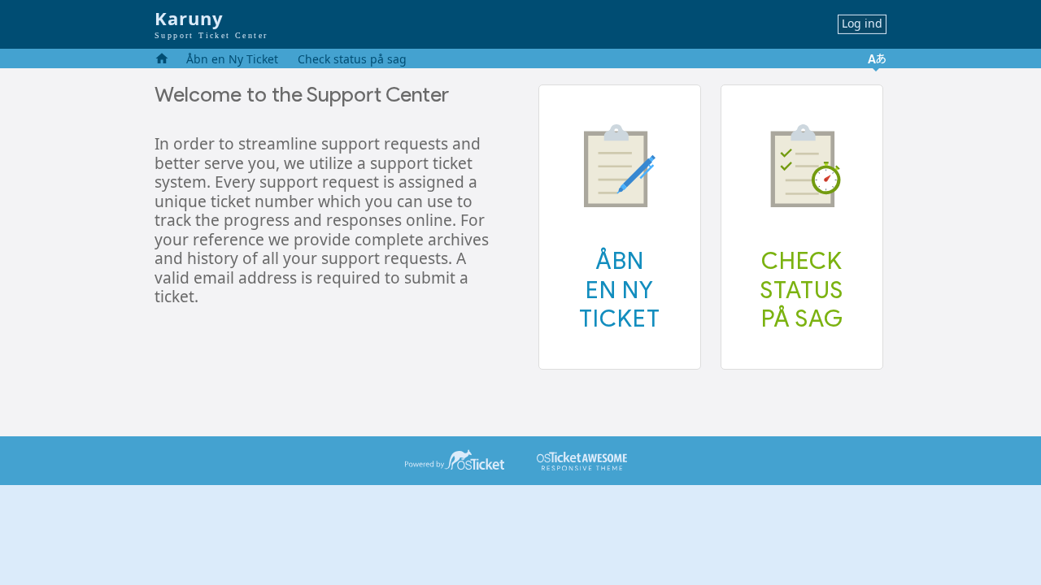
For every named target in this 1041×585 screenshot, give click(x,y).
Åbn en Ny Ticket (232, 59)
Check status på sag (352, 59)
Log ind (862, 23)
